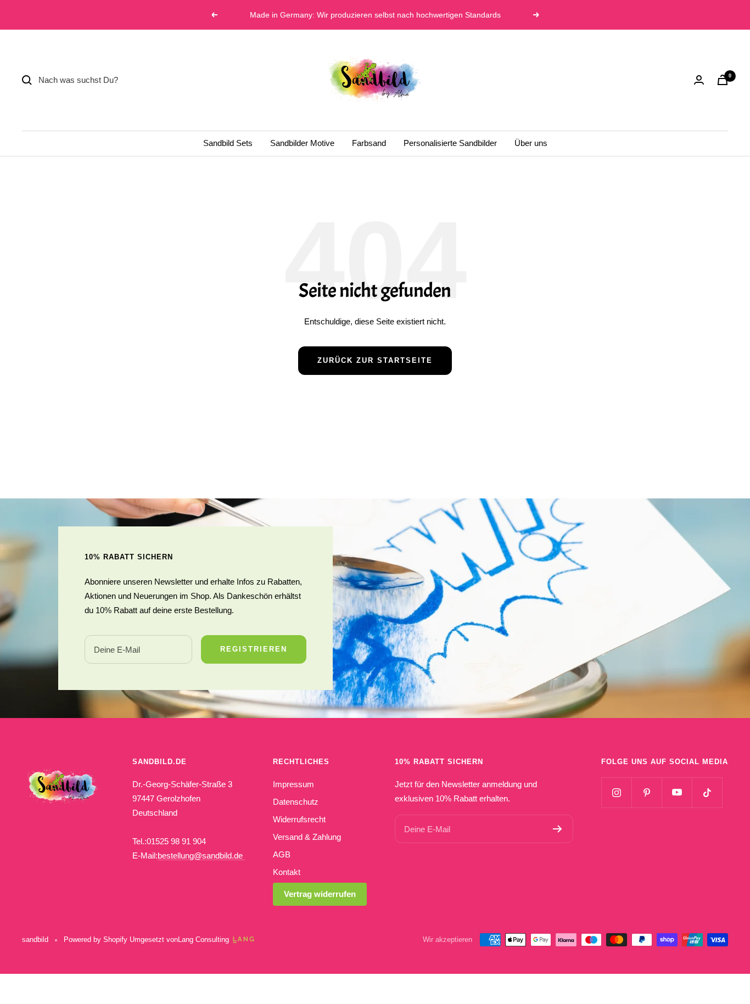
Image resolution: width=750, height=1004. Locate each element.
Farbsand (369, 143)
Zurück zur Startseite (375, 360)
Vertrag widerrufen (320, 894)
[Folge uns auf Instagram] (616, 792)
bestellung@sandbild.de (201, 855)
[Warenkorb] (722, 80)
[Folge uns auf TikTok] (707, 792)
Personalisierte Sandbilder (450, 143)
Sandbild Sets (228, 143)
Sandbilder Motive (302, 143)
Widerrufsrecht (299, 819)
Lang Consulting (203, 939)
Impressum (293, 784)
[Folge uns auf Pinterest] (646, 792)
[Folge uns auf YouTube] (677, 792)
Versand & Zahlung (307, 837)
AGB (281, 854)
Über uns (530, 143)
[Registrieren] (557, 829)
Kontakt (286, 872)
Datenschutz (295, 801)
